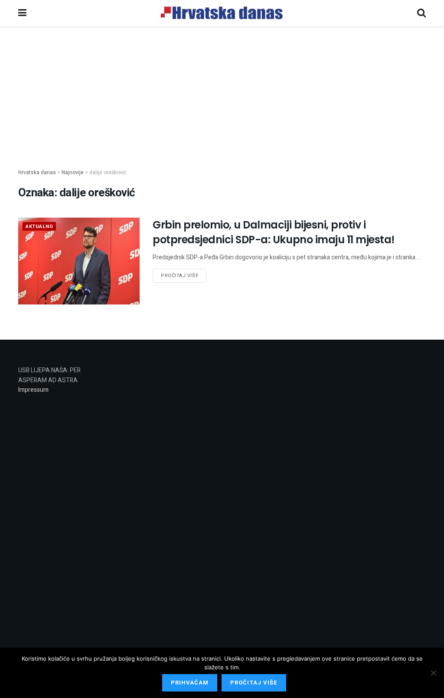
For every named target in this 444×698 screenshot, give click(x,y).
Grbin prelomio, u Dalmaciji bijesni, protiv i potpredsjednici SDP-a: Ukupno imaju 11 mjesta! (274, 232)
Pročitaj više (179, 275)
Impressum (33, 389)
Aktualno (39, 226)
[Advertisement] (222, 90)
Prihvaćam (190, 682)
